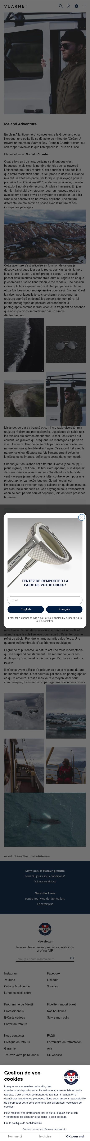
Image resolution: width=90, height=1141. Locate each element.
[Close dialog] (81, 517)
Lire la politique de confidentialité (23, 1123)
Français (64, 609)
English (26, 609)
